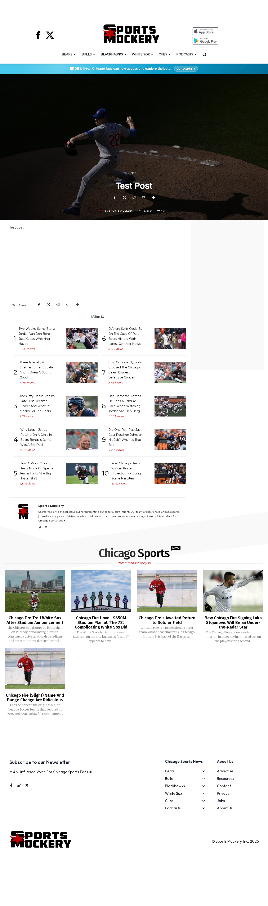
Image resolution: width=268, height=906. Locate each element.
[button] (204, 54)
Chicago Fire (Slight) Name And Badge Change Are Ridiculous (35, 697)
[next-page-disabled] (139, 727)
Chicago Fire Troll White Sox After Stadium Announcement (34, 620)
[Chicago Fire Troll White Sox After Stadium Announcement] (35, 591)
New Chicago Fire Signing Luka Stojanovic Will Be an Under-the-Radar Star (233, 622)
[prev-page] (127, 727)
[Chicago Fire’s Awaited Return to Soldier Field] (167, 591)
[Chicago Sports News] (131, 33)
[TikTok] (19, 785)
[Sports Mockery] (101, 210)
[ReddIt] (134, 197)
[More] (153, 197)
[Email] (143, 197)
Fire (133, 173)
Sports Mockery (121, 210)
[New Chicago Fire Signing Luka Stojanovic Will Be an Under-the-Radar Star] (233, 591)
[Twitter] (49, 36)
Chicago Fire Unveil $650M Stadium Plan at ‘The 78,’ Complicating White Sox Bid (101, 622)
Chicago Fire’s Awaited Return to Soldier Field (167, 620)
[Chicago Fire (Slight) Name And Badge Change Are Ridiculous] (35, 669)
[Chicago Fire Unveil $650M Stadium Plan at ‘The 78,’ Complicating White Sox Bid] (101, 591)
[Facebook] (38, 36)
